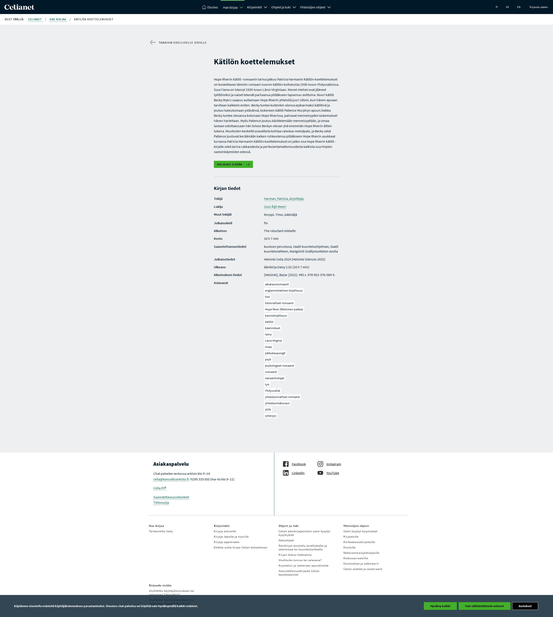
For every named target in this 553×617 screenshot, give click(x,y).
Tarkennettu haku (161, 531)
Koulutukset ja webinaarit (361, 563)
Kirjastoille (350, 536)
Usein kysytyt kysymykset (360, 531)
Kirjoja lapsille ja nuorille (231, 536)
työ (267, 384)
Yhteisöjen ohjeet (312, 7)
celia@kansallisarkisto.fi (171, 479)
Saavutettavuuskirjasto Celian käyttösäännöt (299, 572)
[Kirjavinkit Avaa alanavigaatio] (266, 6)
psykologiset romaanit (279, 366)
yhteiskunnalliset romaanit (282, 397)
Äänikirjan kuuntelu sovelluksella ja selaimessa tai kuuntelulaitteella (303, 547)
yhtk (268, 409)
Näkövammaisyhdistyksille (361, 553)
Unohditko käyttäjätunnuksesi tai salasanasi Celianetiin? (171, 592)
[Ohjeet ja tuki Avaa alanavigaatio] (294, 6)
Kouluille (349, 547)
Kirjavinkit (254, 7)
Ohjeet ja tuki (281, 7)
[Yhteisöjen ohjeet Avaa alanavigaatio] (329, 6)
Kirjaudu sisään (539, 7)
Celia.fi (158, 488)
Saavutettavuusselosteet (171, 497)
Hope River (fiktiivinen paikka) (284, 309)
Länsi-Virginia (273, 340)
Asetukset (525, 606)
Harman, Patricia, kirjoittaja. (284, 198)
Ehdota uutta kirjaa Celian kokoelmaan (240, 547)
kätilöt (269, 322)
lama (268, 334)
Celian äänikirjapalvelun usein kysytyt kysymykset (304, 533)
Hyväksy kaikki (440, 606)
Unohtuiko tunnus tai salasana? (300, 560)
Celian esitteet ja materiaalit (362, 569)
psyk (268, 359)
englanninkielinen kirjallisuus (284, 290)
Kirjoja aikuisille (225, 531)
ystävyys (270, 416)
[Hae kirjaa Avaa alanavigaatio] (241, 7)
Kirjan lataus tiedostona (295, 555)
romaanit (271, 372)
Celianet (35, 19)
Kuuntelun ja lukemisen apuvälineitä (304, 565)
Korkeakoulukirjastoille (359, 542)
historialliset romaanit (279, 303)
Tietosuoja (161, 502)
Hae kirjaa (230, 7)
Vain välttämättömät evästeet (484, 606)
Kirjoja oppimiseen (227, 542)
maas (268, 347)
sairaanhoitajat (274, 378)
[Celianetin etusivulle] (19, 8)
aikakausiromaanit (277, 284)
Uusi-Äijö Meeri (275, 206)
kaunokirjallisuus (276, 315)
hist (267, 297)
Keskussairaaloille (355, 558)
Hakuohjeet (286, 540)
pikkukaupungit (275, 353)
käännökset (272, 328)
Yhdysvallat (272, 391)
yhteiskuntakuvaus (277, 403)
